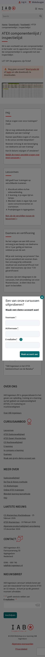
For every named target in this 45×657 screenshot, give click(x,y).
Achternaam (12, 328)
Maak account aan (29, 354)
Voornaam (11, 317)
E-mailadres (13, 339)
